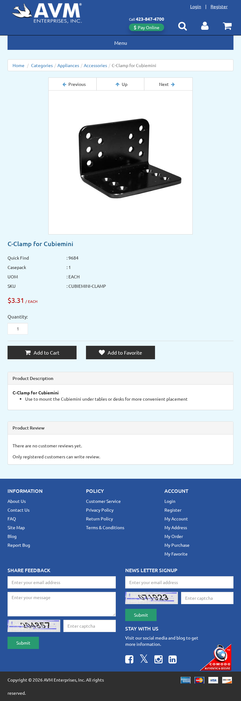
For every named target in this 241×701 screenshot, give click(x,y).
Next (164, 84)
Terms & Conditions (105, 527)
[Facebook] (129, 660)
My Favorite (176, 553)
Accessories (95, 65)
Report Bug (19, 545)
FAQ (12, 518)
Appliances (68, 65)
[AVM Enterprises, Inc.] (52, 12)
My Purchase (177, 545)
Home (18, 65)
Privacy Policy (100, 510)
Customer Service (103, 501)
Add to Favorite (124, 352)
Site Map (16, 527)
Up (124, 84)
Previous (77, 84)
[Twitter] (143, 660)
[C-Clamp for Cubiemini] (120, 162)
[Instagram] (158, 660)
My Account (176, 518)
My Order (173, 536)
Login (195, 6)
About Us (17, 501)
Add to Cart (45, 352)
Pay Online (148, 27)
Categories (42, 65)
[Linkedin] (173, 660)
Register (219, 6)
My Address (175, 527)
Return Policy (99, 518)
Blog (12, 536)
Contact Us (18, 510)
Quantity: (18, 316)
